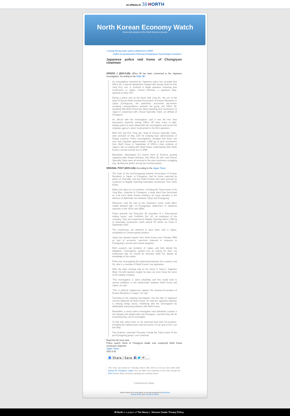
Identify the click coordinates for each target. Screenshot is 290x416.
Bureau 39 (112, 371)
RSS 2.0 (111, 373)
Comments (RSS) (152, 394)
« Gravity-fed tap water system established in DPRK (129, 51)
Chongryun (122, 371)
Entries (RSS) (136, 394)
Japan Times (159, 168)
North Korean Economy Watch (145, 27)
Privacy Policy (176, 412)
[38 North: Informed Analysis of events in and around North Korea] (145, 8)
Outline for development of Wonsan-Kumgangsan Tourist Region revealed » (147, 54)
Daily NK (140, 76)
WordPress (166, 392)
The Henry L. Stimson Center (152, 412)
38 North (118, 412)
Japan (130, 371)
